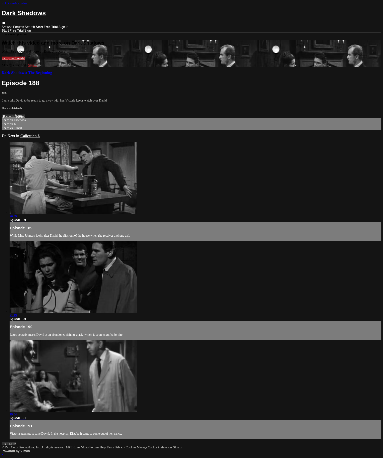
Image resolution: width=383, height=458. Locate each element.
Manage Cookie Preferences (155, 447)
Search (30, 27)
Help (103, 447)
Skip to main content (15, 3)
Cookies (131, 447)
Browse (7, 27)
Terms (111, 447)
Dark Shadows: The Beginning (27, 73)
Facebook (8, 116)
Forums (19, 27)
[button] (3, 23)
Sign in (63, 27)
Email (21, 116)
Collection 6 (30, 136)
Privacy (120, 447)
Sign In (29, 30)
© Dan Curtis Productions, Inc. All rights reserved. (33, 447)
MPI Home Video (77, 447)
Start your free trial (13, 58)
